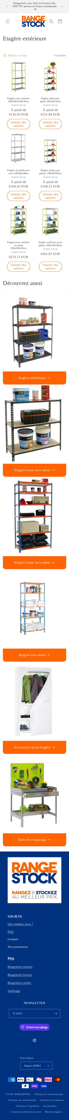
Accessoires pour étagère (32, 747)
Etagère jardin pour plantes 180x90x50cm (50, 172)
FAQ (11, 931)
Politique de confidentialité (22, 1100)
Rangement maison (20, 966)
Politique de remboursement (49, 1094)
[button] (7, 21)
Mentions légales (53, 1112)
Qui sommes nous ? (20, 924)
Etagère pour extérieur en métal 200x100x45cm (18, 245)
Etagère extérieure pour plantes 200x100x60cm (50, 244)
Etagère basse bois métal (32, 470)
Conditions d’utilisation (52, 1100)
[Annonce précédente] (7, 6)
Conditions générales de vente (26, 1112)
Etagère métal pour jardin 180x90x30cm (50, 100)
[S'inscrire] (56, 1013)
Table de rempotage (32, 839)
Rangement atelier (19, 982)
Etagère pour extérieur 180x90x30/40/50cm (18, 100)
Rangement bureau (20, 974)
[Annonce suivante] (62, 6)
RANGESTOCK (22, 1094)
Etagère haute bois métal (32, 562)
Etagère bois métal (32, 655)
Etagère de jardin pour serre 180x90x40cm (18, 172)
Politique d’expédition (27, 1106)
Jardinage (14, 990)
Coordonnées (49, 1106)
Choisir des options (18, 124)
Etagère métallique (32, 378)
